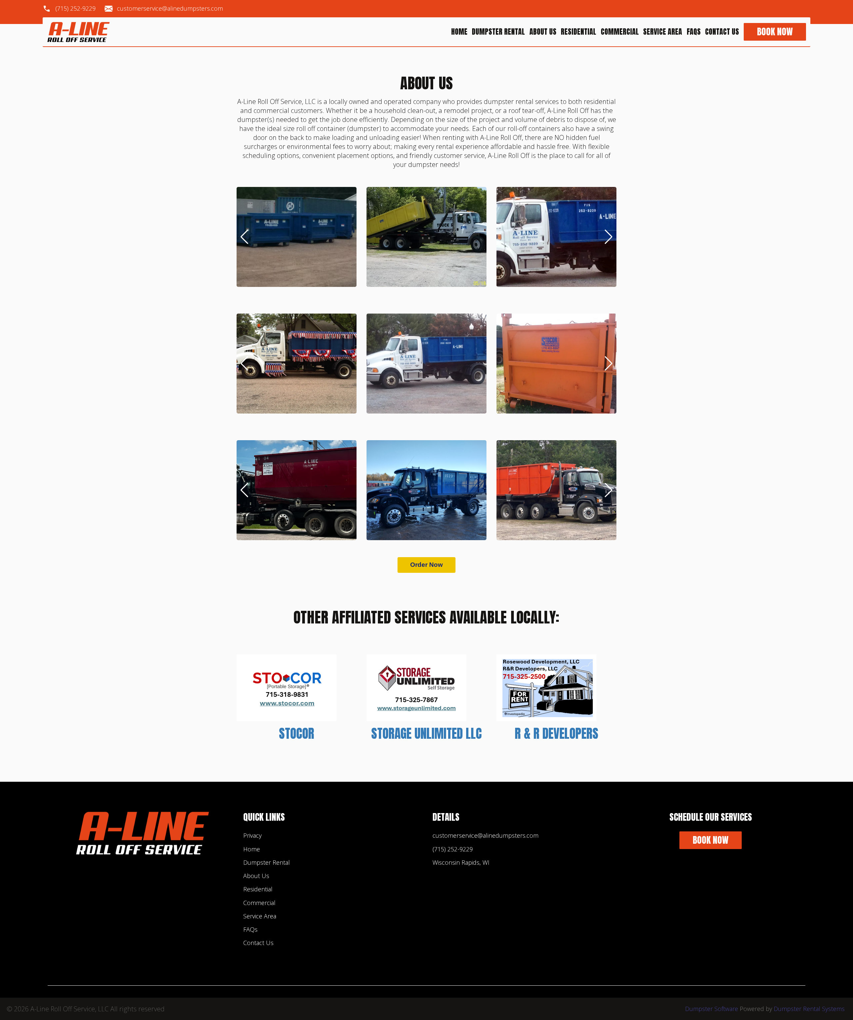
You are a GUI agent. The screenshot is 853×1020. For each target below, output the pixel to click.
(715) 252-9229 (75, 9)
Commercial (620, 32)
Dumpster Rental (498, 32)
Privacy (252, 835)
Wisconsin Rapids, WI (460, 862)
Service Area (662, 32)
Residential (578, 32)
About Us (542, 32)
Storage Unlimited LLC (426, 733)
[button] (244, 237)
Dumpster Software (711, 1009)
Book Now (775, 32)
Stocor (296, 733)
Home (459, 32)
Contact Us (722, 32)
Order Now (426, 564)
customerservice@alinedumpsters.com (170, 9)
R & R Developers (556, 733)
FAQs (694, 32)
